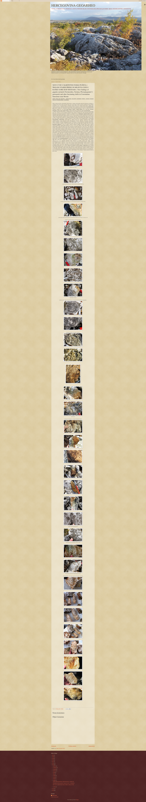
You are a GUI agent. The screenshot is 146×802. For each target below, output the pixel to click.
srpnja (54, 772)
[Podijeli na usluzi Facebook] (69, 709)
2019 (53, 758)
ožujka (54, 778)
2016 (53, 763)
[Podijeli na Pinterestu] (70, 709)
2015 (53, 764)
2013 (53, 790)
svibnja (54, 775)
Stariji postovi (92, 746)
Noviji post (53, 746)
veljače (54, 780)
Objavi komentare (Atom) (61, 748)
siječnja (54, 786)
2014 (53, 788)
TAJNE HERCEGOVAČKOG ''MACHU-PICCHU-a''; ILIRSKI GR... (63, 781)
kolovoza (54, 770)
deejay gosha (54, 795)
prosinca (54, 766)
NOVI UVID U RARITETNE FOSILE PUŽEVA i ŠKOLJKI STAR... (64, 784)
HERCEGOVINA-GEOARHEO (73, 5)
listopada (54, 769)
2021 (53, 755)
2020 (53, 756)
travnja (54, 777)
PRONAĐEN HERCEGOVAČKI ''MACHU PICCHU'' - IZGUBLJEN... (64, 783)
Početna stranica (72, 746)
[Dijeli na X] (68, 709)
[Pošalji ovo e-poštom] (66, 709)
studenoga (55, 767)
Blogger (77, 799)
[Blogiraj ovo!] (67, 709)
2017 (53, 761)
